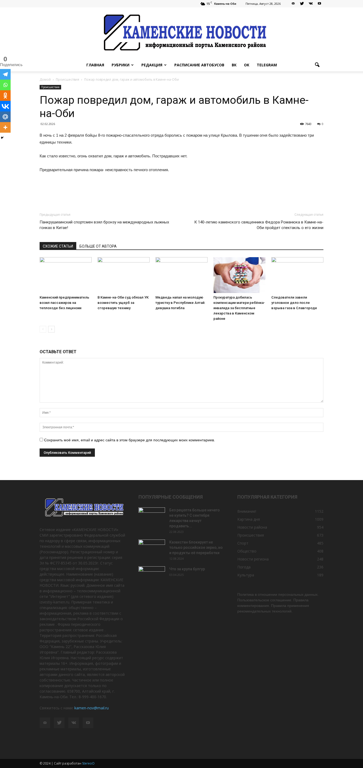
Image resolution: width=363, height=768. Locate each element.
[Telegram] (5, 74)
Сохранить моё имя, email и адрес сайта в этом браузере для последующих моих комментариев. (129, 440)
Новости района (252, 527)
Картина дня (248, 519)
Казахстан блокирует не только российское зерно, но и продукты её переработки (196, 547)
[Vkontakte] (5, 106)
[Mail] (293, 3)
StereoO (88, 763)
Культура (245, 574)
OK (246, 64)
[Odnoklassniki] (5, 95)
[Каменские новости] (181, 33)
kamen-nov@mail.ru (91, 707)
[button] (317, 65)
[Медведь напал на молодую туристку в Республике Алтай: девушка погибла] (181, 275)
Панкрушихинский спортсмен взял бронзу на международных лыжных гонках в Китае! (104, 225)
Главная (95, 64)
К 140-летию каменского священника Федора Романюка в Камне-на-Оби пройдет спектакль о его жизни (258, 225)
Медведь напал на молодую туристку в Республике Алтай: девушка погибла (180, 302)
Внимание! (246, 511)
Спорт (242, 543)
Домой (45, 79)
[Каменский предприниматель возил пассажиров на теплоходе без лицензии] (66, 275)
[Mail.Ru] (5, 116)
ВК (234, 64)
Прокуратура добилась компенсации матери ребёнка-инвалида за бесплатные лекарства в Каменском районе (239, 308)
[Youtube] (319, 3)
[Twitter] (302, 3)
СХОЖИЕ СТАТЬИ (58, 246)
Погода (244, 566)
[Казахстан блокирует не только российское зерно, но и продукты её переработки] (151, 549)
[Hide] (2, 138)
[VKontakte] (311, 3)
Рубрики (120, 64)
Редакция (151, 64)
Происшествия (50, 87)
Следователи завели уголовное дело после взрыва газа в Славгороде (294, 302)
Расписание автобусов (199, 64)
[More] (5, 127)
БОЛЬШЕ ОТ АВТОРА (98, 246)
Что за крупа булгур (187, 569)
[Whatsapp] (5, 85)
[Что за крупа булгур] (151, 575)
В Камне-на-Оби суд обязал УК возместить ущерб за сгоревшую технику (123, 302)
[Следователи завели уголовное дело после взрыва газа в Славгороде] (297, 275)
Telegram (267, 64)
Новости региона (253, 559)
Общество (246, 551)
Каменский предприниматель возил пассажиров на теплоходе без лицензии (64, 302)
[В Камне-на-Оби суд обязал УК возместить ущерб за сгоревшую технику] (124, 275)
